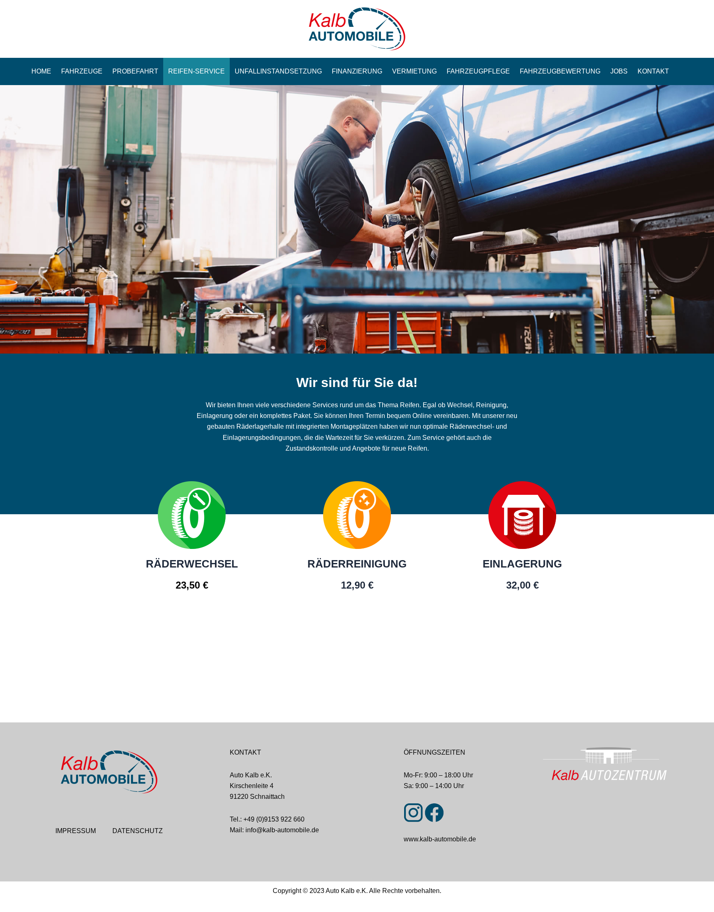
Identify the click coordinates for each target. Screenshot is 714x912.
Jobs (619, 71)
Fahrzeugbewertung (560, 71)
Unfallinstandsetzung (278, 71)
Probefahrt (135, 71)
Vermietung (414, 71)
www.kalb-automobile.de (440, 839)
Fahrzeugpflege (478, 71)
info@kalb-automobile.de (282, 830)
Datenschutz (137, 830)
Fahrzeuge (81, 71)
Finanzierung (357, 71)
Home (41, 71)
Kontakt (653, 71)
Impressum (75, 830)
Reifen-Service (196, 71)
